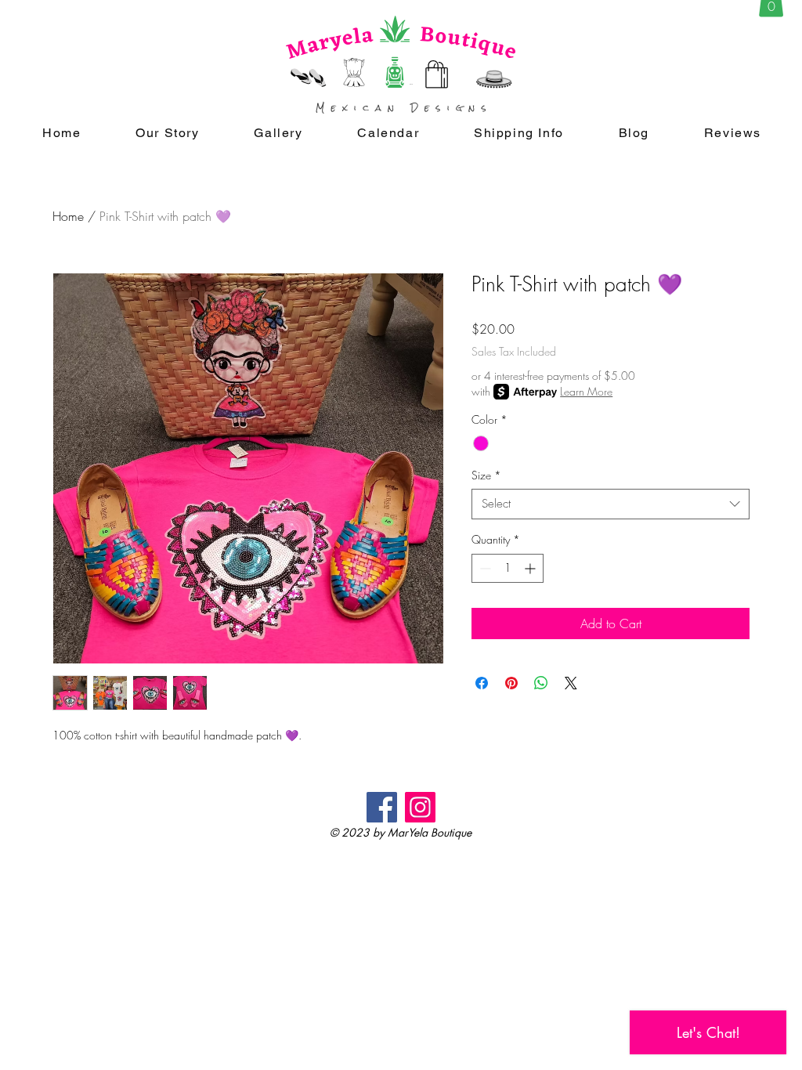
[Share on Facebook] (481, 683)
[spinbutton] (507, 568)
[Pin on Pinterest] (511, 683)
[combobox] (610, 504)
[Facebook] (382, 807)
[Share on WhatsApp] (541, 683)
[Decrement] (483, 568)
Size (486, 475)
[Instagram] (420, 807)
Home (68, 216)
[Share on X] (571, 683)
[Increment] (531, 568)
